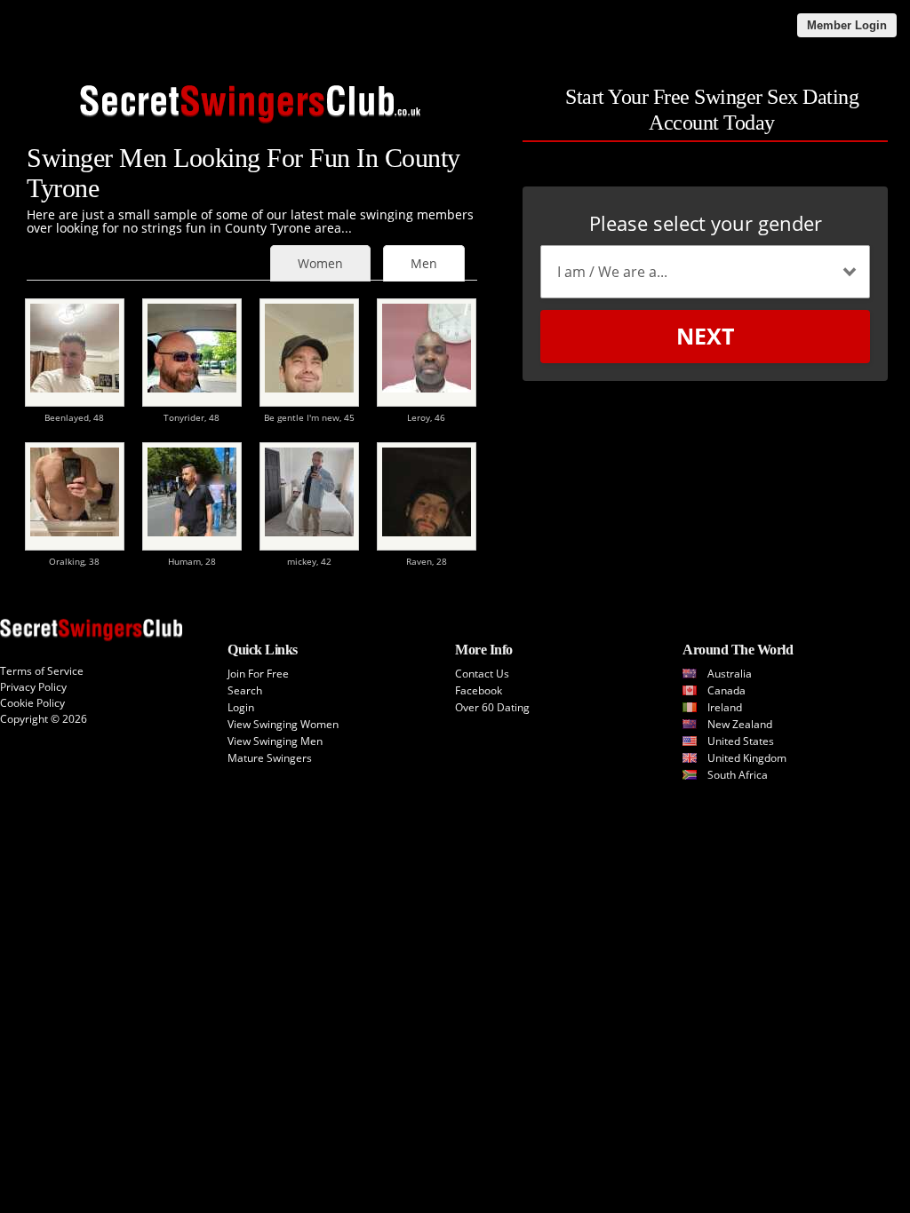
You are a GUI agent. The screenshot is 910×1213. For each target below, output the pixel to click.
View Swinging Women (283, 724)
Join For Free (258, 673)
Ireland (724, 707)
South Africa (737, 774)
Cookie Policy (32, 702)
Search (245, 690)
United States (740, 741)
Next (705, 336)
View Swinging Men (275, 741)
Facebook (478, 690)
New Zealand (739, 724)
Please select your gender (705, 223)
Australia (729, 673)
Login (241, 707)
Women (320, 263)
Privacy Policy (33, 686)
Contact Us (482, 673)
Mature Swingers (270, 757)
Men (424, 263)
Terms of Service (42, 670)
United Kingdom (746, 757)
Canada (726, 690)
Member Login (847, 25)
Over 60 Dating (492, 707)
